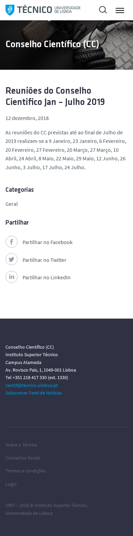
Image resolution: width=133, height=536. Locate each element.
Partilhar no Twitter (44, 259)
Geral (11, 203)
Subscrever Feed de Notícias (33, 393)
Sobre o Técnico (21, 445)
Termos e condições (25, 471)
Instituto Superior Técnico (60, 505)
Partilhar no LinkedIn (47, 277)
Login (11, 484)
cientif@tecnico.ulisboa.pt (31, 385)
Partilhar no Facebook (48, 242)
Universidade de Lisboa (29, 513)
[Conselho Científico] (42, 10)
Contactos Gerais (22, 458)
